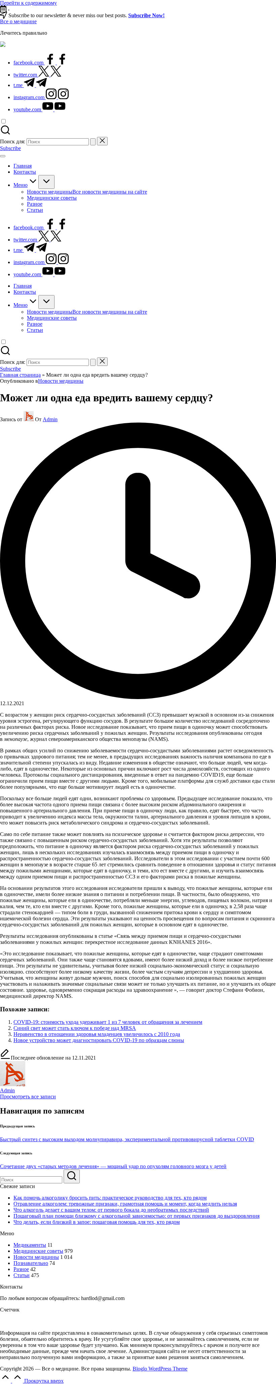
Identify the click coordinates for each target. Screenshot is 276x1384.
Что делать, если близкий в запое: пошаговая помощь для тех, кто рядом (96, 1222)
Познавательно (30, 1263)
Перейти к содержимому (28, 3)
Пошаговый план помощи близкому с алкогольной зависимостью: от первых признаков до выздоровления (136, 1216)
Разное (21, 1269)
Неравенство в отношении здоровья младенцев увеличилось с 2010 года (96, 1034)
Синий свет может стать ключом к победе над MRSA (74, 1028)
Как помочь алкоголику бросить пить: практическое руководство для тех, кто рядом (110, 1198)
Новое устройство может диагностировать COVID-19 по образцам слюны (98, 1040)
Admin (7, 1090)
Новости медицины (60, 381)
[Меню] (2, 156)
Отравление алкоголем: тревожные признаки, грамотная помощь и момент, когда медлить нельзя (125, 1204)
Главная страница (20, 375)
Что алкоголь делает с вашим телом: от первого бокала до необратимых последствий (111, 1210)
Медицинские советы (38, 1251)
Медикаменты (29, 1245)
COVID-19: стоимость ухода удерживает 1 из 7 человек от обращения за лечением (107, 1022)
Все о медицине (18, 21)
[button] (93, 141)
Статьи (21, 1275)
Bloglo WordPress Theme (160, 1369)
